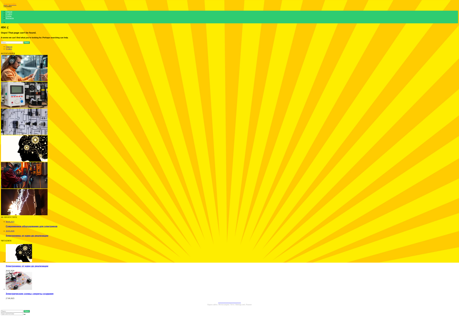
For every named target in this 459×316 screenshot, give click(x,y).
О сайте (9, 14)
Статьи (8, 16)
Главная (9, 12)
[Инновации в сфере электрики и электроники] (72, 68)
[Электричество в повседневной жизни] (72, 202)
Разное (249, 305)
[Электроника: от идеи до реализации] (72, 148)
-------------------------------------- (229, 302)
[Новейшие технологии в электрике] (72, 175)
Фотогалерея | (224, 305)
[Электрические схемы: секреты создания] (75, 281)
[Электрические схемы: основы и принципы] (72, 122)
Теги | (232, 305)
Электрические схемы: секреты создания (29, 293)
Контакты (10, 18)
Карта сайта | (213, 305)
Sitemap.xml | (240, 305)
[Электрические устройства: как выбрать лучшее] (72, 95)
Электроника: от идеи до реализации (27, 266)
